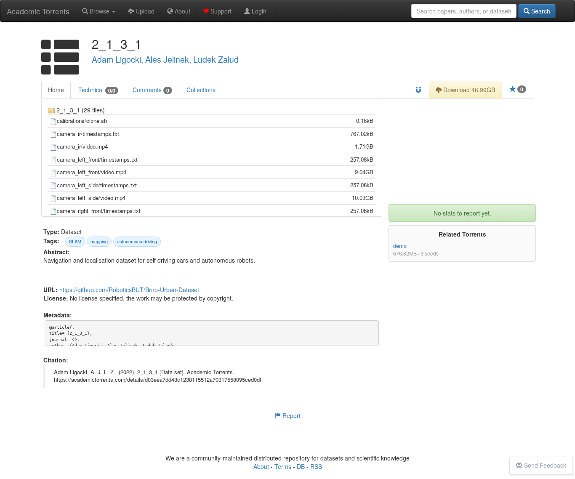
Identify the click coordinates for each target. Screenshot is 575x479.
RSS (316, 466)
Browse (99, 11)
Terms (282, 466)
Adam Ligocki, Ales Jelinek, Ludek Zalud (165, 59)
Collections (201, 89)
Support (220, 11)
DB (301, 466)
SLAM (75, 241)
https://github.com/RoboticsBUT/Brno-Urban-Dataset (129, 289)
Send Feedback (545, 465)
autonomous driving (137, 241)
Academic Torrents (38, 10)
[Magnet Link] (418, 89)
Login (258, 11)
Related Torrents (462, 234)
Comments (151, 89)
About (181, 11)
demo (400, 246)
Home (56, 89)
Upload (144, 11)
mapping (99, 241)
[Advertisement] (462, 151)
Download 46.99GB (468, 89)
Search (540, 11)
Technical (96, 89)
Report (291, 415)
